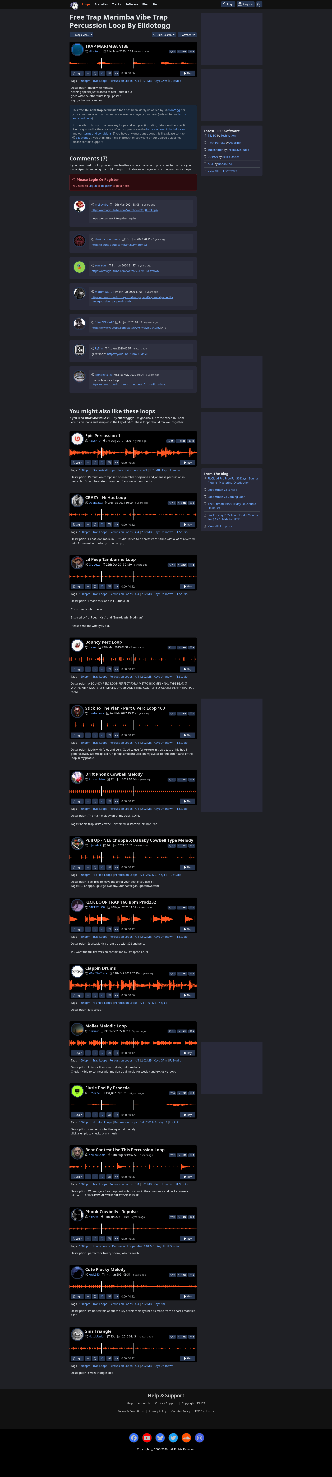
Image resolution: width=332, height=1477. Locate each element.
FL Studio (175, 81)
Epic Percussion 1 (102, 435)
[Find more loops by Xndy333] (88, 1296)
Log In (93, 186)
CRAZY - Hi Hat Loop (105, 497)
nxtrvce (93, 1217)
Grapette (94, 564)
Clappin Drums (100, 968)
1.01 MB (146, 81)
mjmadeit (95, 845)
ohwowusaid (97, 1155)
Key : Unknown (172, 470)
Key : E (163, 1003)
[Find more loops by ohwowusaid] (88, 1176)
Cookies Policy (180, 1411)
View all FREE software (222, 171)
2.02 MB (146, 532)
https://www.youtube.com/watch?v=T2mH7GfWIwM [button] (125, 271)
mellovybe (101, 204)
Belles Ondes (230, 157)
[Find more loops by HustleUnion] (88, 1358)
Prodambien (97, 779)
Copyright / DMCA (193, 1403)
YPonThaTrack (98, 973)
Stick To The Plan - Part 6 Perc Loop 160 (125, 708)
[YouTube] (147, 1438)
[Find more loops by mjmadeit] (88, 867)
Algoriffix (235, 143)
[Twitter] (173, 1438)
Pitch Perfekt (216, 143)
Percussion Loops (121, 81)
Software (132, 4)
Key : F (160, 1246)
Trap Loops (100, 81)
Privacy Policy (157, 1411)
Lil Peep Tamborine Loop (110, 559)
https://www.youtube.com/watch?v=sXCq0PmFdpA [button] (124, 210)
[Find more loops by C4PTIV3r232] (88, 929)
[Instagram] (199, 1438)
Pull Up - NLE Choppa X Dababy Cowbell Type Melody (139, 840)
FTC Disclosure (204, 1411)
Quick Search (164, 34)
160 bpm (84, 81)
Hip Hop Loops (102, 875)
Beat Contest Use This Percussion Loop (125, 1149)
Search (188, 34)
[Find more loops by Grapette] (88, 586)
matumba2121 (104, 292)
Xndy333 (94, 1274)
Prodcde (94, 1093)
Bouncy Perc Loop (103, 642)
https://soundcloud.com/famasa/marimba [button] (119, 245)
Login (78, 73)
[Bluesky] (160, 1438)
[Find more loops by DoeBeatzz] (88, 524)
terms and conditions (98, 133)
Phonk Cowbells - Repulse (111, 1211)
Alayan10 (94, 441)
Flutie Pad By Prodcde (107, 1088)
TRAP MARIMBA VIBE (106, 46)
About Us (144, 1403)
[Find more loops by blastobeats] (88, 735)
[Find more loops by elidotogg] (88, 73)
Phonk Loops (101, 1246)
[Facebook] (134, 1438)
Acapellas (101, 4)
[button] (259, 4)
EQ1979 (213, 157)
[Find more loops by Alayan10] (88, 462)
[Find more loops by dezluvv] (88, 1053)
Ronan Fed (225, 164)
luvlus (92, 647)
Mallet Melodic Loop (106, 1026)
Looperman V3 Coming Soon (226, 497)
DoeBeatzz (96, 503)
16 (193, 441)
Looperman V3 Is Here (222, 490)
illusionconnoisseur (108, 239)
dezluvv (94, 1031)
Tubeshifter (215, 150)
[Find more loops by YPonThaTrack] (88, 995)
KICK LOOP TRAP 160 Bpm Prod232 (120, 902)
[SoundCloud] (186, 1438)
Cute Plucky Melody (105, 1269)
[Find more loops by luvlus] (88, 669)
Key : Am (159, 1304)
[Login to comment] (109, 73)
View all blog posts (220, 526)
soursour (101, 265)
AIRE (211, 164)
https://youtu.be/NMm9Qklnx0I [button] (127, 354)
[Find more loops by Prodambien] (88, 801)
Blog (145, 4)
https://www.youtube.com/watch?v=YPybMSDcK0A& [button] (125, 328)
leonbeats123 (104, 375)
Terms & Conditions (131, 1411)
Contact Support (166, 1403)
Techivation (228, 135)
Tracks (116, 4)
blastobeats (96, 713)
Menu (82, 34)
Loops (86, 4)
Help (156, 4)
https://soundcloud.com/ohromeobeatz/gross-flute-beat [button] (128, 384)
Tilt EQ (212, 135)
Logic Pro (175, 1122)
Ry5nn (99, 348)
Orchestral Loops (104, 470)
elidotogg (95, 51)
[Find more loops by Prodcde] (88, 1115)
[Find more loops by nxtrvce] (88, 1238)
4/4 (137, 81)
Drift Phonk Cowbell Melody (114, 774)
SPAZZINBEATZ (104, 322)
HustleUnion (97, 1336)
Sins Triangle (98, 1331)
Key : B (163, 875)
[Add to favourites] (102, 73)
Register (106, 186)
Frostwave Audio (238, 150)
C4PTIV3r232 (97, 907)
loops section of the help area (165, 129)
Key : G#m (160, 81)
